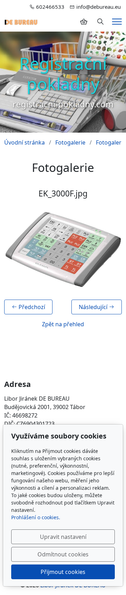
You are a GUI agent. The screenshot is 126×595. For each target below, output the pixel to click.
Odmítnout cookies (63, 554)
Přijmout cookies (63, 572)
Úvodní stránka (24, 142)
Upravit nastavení (63, 537)
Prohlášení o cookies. (35, 517)
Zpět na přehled (63, 324)
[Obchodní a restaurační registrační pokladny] (21, 22)
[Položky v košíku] (83, 22)
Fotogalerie (70, 142)
